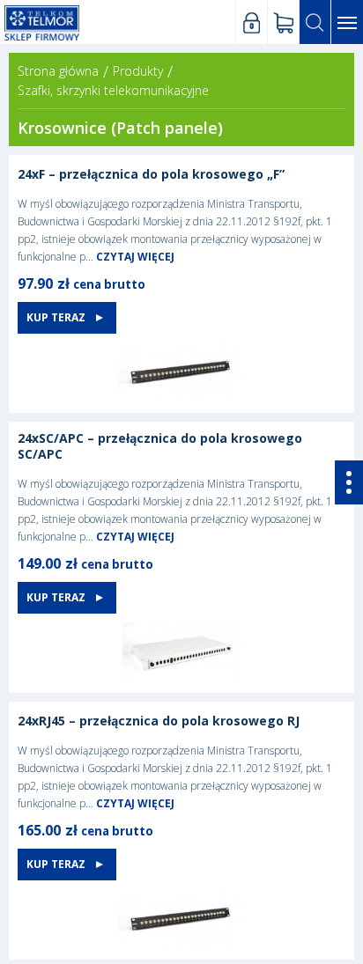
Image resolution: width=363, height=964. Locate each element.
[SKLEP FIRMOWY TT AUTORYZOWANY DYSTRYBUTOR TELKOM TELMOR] (41, 22)
